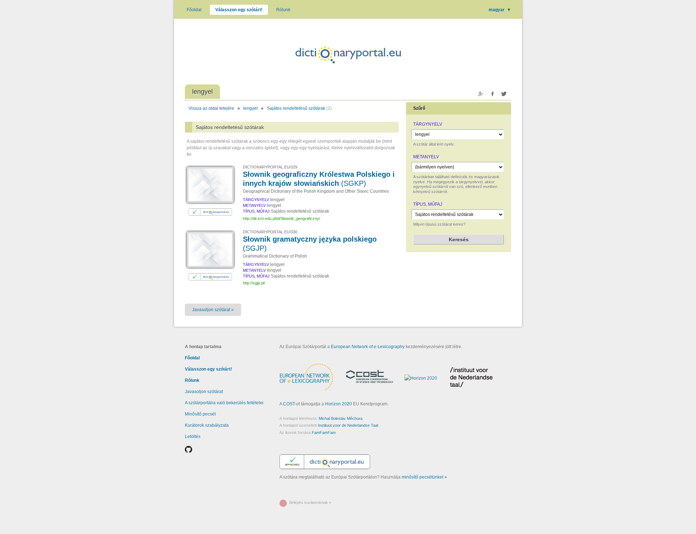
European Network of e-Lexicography (368, 346)
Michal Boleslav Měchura (340, 418)
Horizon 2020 (338, 403)
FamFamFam (324, 432)
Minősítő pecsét (200, 414)
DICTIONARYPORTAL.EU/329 (270, 167)
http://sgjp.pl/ (254, 283)
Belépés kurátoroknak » (310, 502)
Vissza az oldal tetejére (211, 108)
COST (289, 403)
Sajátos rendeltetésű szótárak (296, 108)
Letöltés (192, 436)
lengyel (250, 108)
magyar (500, 9)
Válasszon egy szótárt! (238, 9)
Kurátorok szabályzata (207, 425)
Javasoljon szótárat (204, 391)
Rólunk (283, 9)
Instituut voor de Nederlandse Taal (348, 425)
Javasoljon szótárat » (213, 309)
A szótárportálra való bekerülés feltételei (224, 402)
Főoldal (194, 9)
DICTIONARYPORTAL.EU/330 (270, 232)
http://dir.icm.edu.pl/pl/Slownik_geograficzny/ (281, 218)
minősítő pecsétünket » (424, 477)
